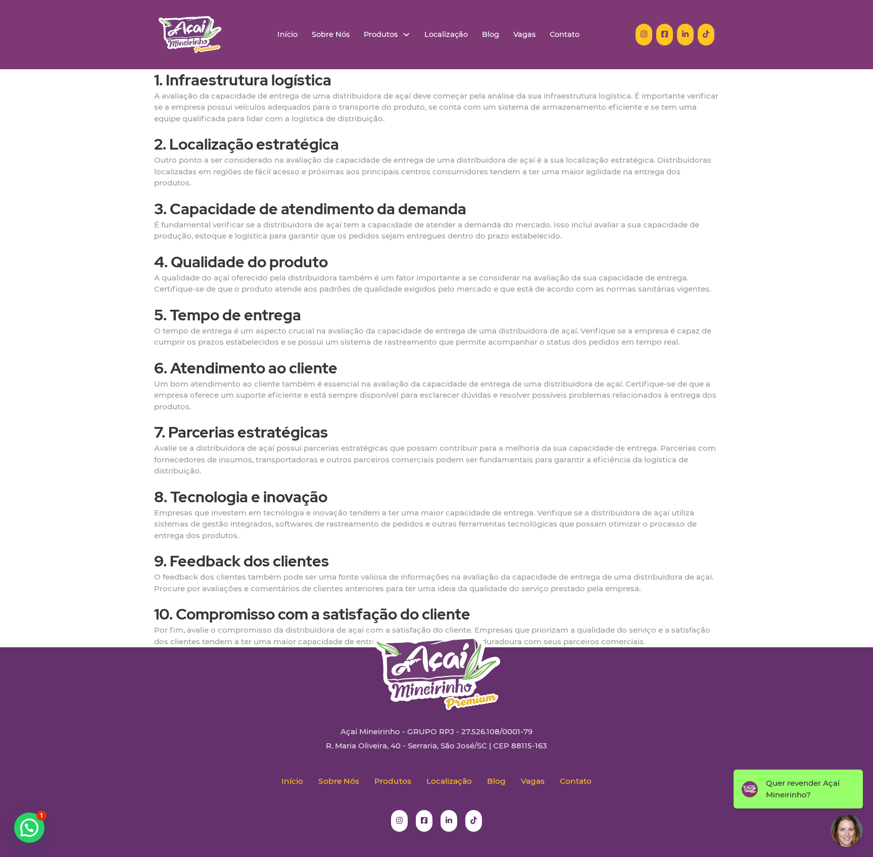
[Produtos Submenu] (406, 34)
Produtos (381, 34)
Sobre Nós (331, 34)
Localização (446, 34)
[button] (29, 828)
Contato (564, 34)
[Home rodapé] (436, 665)
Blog (490, 34)
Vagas (524, 34)
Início (287, 34)
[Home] (190, 34)
